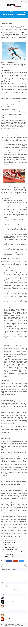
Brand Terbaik (11, 12)
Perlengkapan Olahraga (8, 14)
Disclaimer (9, 624)
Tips (14, 16)
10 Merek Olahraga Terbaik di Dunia (13, 601)
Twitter (21, 560)
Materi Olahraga (21, 14)
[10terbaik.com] (14, 5)
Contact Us (19, 624)
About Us (14, 624)
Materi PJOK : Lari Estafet (11, 544)
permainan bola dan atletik (18, 27)
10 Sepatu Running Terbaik (11, 597)
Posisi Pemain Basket (10, 542)
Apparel (4, 586)
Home (3, 12)
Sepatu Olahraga (21, 12)
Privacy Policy (4, 624)
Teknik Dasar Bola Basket (11, 549)
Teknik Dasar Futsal (9, 554)
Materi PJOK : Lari (9, 556)
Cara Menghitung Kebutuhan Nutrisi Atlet (14, 618)
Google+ (15, 560)
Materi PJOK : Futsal (9, 547)
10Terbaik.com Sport (19, 625)
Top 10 (18, 589)
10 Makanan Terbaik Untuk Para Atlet (13, 605)
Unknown (4, 26)
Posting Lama (2, 565)
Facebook (9, 560)
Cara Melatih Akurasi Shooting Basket (14, 552)
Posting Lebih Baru (25, 565)
